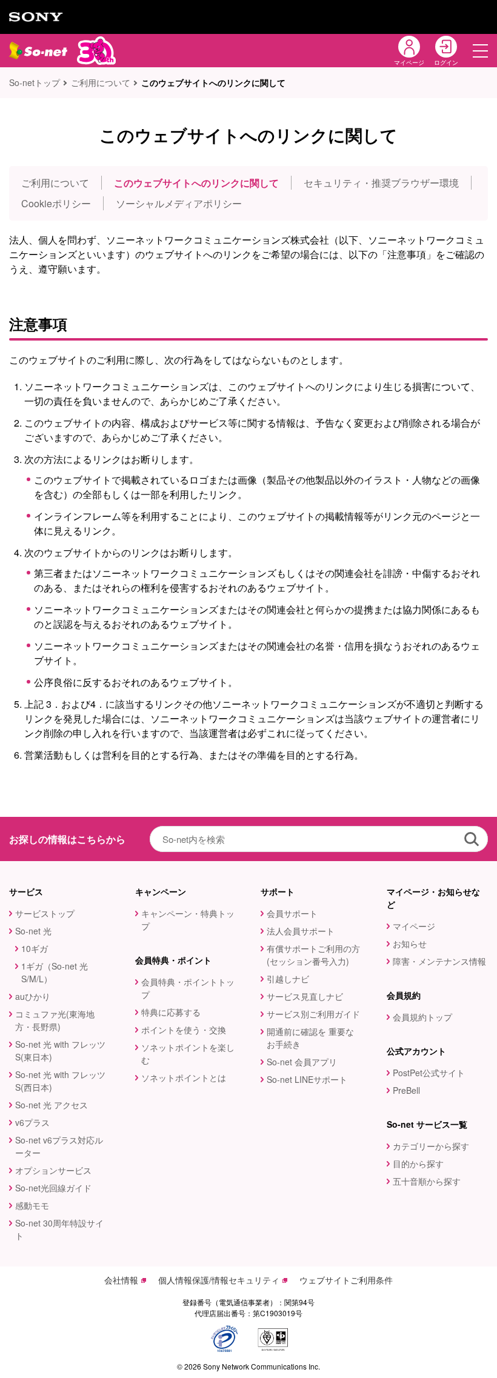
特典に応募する (171, 1012)
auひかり (32, 996)
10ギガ (34, 948)
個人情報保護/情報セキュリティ (218, 1280)
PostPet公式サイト (429, 1073)
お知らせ (410, 943)
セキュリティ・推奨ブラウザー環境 (381, 183)
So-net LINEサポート (307, 1079)
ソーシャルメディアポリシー (179, 203)
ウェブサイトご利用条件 (346, 1280)
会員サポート (292, 913)
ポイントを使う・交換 (183, 1030)
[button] (480, 50)
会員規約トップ (422, 1017)
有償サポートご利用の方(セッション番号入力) (313, 954)
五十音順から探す (427, 1181)
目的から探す (418, 1163)
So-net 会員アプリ (302, 1062)
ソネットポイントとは (183, 1077)
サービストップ (45, 913)
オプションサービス (53, 1170)
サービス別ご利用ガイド (313, 1014)
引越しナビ (288, 979)
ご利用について (100, 82)
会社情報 (121, 1280)
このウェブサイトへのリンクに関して (196, 183)
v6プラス (32, 1122)
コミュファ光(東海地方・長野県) (55, 1020)
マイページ (414, 926)
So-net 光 (33, 931)
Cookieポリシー (56, 203)
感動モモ (32, 1205)
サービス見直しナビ (305, 996)
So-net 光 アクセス (51, 1105)
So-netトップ (34, 82)
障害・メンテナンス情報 (439, 961)
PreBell (406, 1090)
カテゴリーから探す (431, 1146)
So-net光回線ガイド (53, 1188)
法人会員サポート (301, 931)
